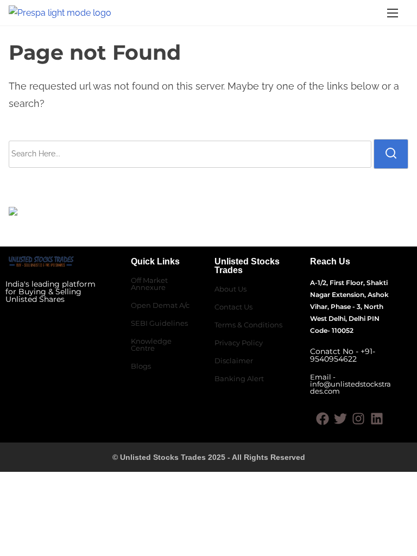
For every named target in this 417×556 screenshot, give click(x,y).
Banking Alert (239, 378)
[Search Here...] (190, 154)
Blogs (141, 366)
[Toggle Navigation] (392, 13)
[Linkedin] (377, 419)
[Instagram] (358, 419)
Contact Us (233, 306)
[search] (391, 153)
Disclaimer (233, 360)
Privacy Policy (238, 342)
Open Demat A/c (160, 305)
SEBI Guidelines (159, 323)
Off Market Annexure (149, 284)
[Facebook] (322, 419)
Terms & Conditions (248, 324)
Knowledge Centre (151, 344)
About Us (230, 289)
